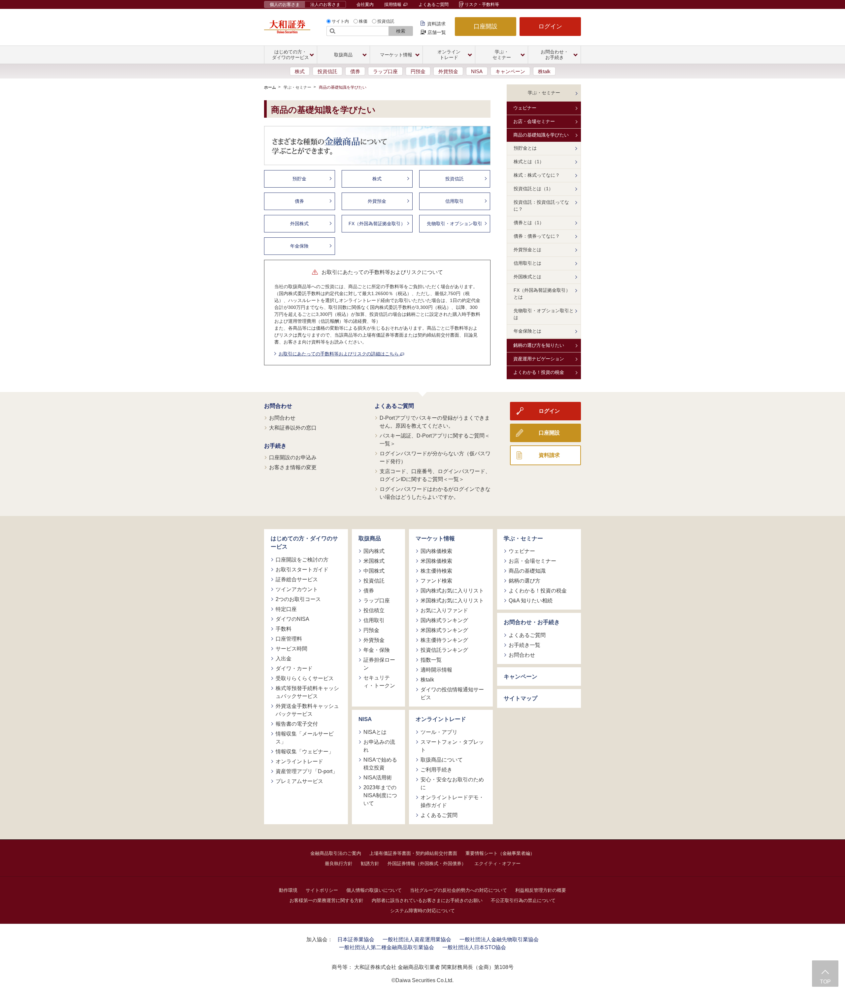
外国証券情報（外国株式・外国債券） (427, 863)
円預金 (418, 71)
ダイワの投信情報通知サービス (452, 693)
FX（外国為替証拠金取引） (377, 223)
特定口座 (286, 609)
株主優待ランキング (444, 640)
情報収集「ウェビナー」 (305, 751)
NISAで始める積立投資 (380, 763)
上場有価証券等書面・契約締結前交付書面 (413, 853)
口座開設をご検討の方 (302, 559)
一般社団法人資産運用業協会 (417, 939)
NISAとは (375, 732)
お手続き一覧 (524, 645)
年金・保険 (376, 650)
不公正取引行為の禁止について (523, 900)
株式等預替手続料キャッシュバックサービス (307, 692)
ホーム (270, 87)
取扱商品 (369, 538)
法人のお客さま (325, 4)
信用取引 (454, 201)
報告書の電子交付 (297, 724)
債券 (355, 71)
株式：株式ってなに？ (537, 175)
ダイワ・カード (294, 668)
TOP (825, 981)
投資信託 (385, 21)
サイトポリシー (322, 890)
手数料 (283, 629)
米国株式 (374, 561)
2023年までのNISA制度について (380, 795)
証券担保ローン (379, 664)
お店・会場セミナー (534, 121)
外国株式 (299, 223)
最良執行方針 (339, 863)
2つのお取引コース (298, 599)
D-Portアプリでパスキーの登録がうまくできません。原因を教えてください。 (435, 422)
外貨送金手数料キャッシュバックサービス (307, 710)
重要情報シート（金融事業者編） (500, 853)
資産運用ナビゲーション (538, 358)
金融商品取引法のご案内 (335, 853)
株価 (363, 21)
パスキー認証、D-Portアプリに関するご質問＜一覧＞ (435, 439)
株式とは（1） (529, 161)
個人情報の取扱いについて (374, 890)
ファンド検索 (436, 581)
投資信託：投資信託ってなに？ (541, 205)
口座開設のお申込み (293, 457)
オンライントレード (299, 761)
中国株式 (374, 571)
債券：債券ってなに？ (537, 236)
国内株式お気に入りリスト (452, 590)
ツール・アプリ (439, 732)
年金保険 (299, 246)
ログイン (550, 26)
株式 (300, 71)
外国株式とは (527, 276)
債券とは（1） (529, 222)
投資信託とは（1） (533, 188)
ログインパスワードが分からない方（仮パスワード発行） (435, 457)
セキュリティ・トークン (379, 681)
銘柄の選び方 (524, 581)
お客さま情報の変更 (293, 467)
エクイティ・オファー (497, 863)
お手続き (275, 446)
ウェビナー (524, 107)
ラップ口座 (385, 71)
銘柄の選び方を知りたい (538, 345)
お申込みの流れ (379, 746)
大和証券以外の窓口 (293, 428)
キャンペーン (510, 71)
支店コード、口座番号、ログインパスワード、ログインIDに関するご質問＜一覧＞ (435, 475)
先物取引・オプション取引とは (544, 314)
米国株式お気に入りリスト (452, 600)
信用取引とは (527, 263)
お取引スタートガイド (302, 569)
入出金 (283, 658)
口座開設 (485, 26)
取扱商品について (442, 760)
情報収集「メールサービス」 (305, 737)
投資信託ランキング (444, 650)
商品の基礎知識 (527, 571)
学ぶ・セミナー (297, 87)
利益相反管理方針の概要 (540, 890)
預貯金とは (525, 148)
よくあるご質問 (434, 4)
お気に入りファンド (444, 610)
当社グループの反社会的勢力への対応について (458, 890)
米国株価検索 (436, 561)
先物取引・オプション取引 (454, 223)
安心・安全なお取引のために (452, 783)
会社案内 (365, 4)
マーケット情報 (435, 538)
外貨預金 (448, 71)
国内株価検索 (436, 551)
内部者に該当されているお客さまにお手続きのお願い (427, 900)
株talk (544, 71)
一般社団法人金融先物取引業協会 (499, 939)
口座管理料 (289, 639)
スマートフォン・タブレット (452, 746)
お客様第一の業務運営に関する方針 (326, 900)
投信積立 (374, 610)
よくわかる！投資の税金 (538, 372)
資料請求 (436, 23)
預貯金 (299, 178)
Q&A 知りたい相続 (531, 600)
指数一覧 (431, 660)
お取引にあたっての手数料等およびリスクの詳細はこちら (339, 353)
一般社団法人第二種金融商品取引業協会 (386, 947)
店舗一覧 (436, 32)
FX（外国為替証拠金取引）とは (542, 293)
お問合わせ (278, 406)
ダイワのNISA (292, 619)
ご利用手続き (436, 769)
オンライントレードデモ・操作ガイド (452, 801)
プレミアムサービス (299, 781)
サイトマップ (520, 698)
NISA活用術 (377, 777)
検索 (400, 31)
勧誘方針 (370, 863)
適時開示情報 (436, 670)
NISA (477, 71)
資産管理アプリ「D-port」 (307, 771)
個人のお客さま (285, 4)
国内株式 (374, 551)
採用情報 (393, 4)
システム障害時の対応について (422, 910)
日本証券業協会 (355, 939)
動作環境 (288, 890)
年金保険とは (527, 331)
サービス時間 (291, 648)
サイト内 (340, 21)
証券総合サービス (297, 579)
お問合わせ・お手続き (532, 622)
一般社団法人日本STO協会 (474, 947)
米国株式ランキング (444, 630)
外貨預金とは (527, 249)
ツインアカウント (297, 589)
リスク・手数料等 (482, 4)
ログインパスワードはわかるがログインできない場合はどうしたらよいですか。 (435, 493)
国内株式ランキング (444, 620)
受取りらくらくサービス (305, 678)
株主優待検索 (436, 571)
